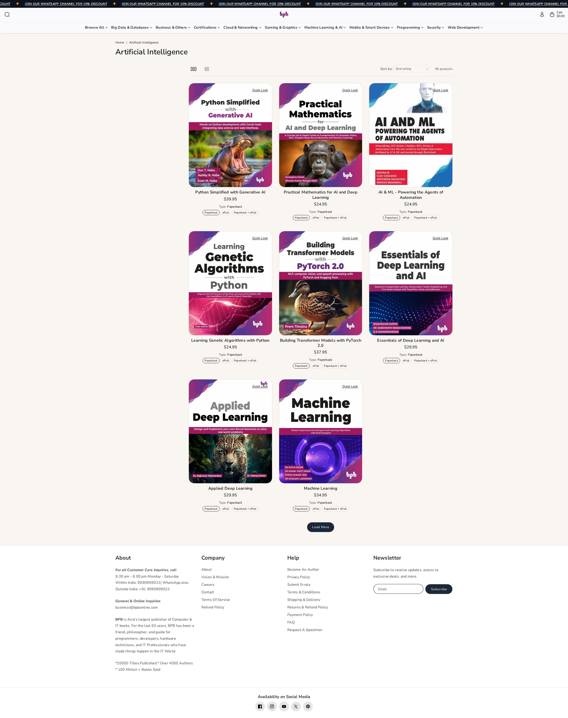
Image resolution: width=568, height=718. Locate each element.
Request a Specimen (304, 629)
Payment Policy (300, 614)
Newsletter (387, 557)
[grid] (194, 69)
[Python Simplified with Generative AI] (230, 135)
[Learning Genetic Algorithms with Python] (230, 283)
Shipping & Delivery (303, 599)
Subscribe (439, 589)
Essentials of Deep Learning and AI (410, 340)
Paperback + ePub (246, 213)
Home (119, 42)
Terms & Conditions (303, 592)
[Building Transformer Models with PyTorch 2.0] (320, 283)
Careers (208, 584)
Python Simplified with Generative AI (230, 192)
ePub (227, 213)
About (123, 557)
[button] (7, 14)
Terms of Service (215, 599)
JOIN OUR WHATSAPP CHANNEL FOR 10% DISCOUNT (66, 4)
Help (293, 557)
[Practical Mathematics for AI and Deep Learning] (320, 135)
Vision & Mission (215, 577)
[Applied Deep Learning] (230, 431)
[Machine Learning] (320, 431)
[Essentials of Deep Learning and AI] (410, 283)
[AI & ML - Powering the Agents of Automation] (410, 135)
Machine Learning (320, 488)
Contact (207, 592)
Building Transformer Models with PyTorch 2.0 (320, 343)
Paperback (212, 213)
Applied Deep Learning (230, 488)
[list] (207, 69)
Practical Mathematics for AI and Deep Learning (320, 195)
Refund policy (212, 607)
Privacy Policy (298, 577)
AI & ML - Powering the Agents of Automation (411, 195)
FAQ (291, 622)
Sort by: (386, 69)
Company (213, 557)
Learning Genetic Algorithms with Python (230, 340)
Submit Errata (298, 584)
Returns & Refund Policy (307, 607)
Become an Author (303, 569)
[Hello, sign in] (542, 14)
